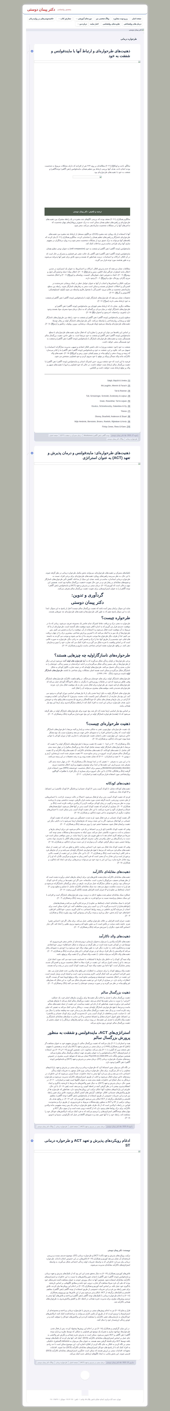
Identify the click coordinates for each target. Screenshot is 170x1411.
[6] (117, 293)
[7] (105, 301)
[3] (125, 275)
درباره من (83, 24)
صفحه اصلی (136, 19)
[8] (93, 312)
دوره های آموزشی (85, 19)
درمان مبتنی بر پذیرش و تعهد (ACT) (92, 1126)
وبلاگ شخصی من (102, 19)
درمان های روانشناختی (132, 24)
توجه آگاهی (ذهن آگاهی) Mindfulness (96, 435)
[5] (102, 278)
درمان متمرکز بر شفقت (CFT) (70, 435)
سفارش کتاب (65, 19)
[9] (52, 324)
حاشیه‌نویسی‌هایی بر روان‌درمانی (41, 19)
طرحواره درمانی (131, 439)
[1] (113, 166)
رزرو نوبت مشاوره (120, 19)
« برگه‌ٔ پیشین (85, 1375)
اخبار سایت (94, 24)
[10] (71, 353)
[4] (69, 275)
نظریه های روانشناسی (111, 24)
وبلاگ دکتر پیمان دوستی (115, 439)
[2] (85, 272)
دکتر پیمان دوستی (41, 9)
